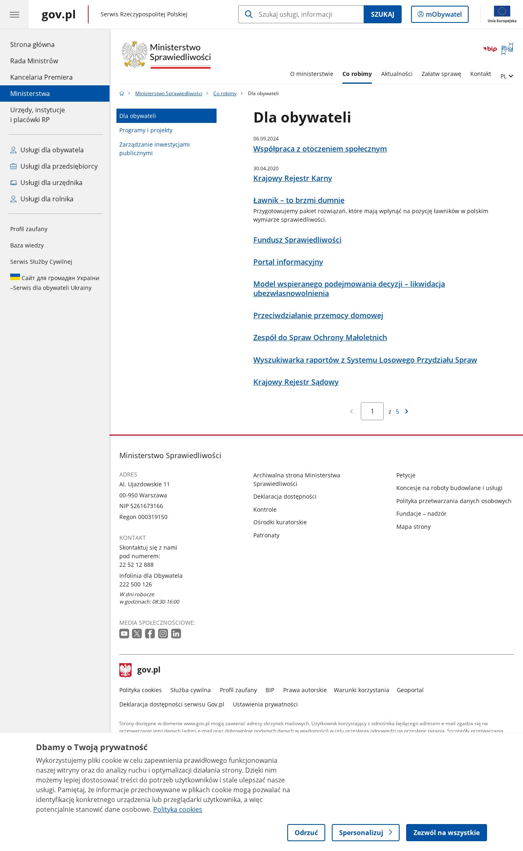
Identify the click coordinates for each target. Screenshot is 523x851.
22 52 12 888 (136, 564)
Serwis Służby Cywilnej (41, 261)
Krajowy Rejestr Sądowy (296, 382)
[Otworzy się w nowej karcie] (125, 633)
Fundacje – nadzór (421, 513)
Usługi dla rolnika (46, 198)
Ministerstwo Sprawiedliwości (168, 93)
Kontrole (265, 509)
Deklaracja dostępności (285, 496)
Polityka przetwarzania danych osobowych (454, 501)
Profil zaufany (28, 229)
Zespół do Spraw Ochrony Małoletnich (320, 337)
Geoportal (410, 690)
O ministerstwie (311, 74)
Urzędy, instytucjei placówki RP (37, 114)
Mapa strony (413, 526)
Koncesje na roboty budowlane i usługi (449, 488)
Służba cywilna (190, 690)
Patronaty (266, 535)
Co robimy (357, 74)
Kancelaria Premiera (41, 77)
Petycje (406, 475)
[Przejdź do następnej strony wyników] (406, 411)
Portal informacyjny (288, 262)
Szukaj (382, 14)
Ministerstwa (30, 93)
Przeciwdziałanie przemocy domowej (318, 315)
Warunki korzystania (361, 690)
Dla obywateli (137, 116)
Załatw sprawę (441, 74)
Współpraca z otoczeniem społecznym (320, 149)
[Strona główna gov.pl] (121, 93)
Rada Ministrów (34, 60)
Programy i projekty (145, 130)
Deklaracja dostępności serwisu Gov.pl (171, 704)
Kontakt (480, 74)
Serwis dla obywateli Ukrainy (54, 283)
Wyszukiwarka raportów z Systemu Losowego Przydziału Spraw (365, 360)
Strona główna (41, 44)
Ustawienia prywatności (265, 704)
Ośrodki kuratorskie (280, 522)
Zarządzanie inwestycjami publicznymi (154, 148)
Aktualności (397, 74)
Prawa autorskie (305, 690)
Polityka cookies (140, 690)
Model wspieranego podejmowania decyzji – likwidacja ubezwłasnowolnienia (349, 288)
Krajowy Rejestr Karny (292, 178)
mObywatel (443, 16)
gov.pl (149, 670)
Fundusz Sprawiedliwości (297, 240)
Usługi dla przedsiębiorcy (58, 166)
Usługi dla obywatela (51, 149)
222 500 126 (135, 584)
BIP (270, 690)
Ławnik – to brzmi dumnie (298, 200)
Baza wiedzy (27, 245)
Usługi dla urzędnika (51, 182)
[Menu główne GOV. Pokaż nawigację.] (14, 14)
